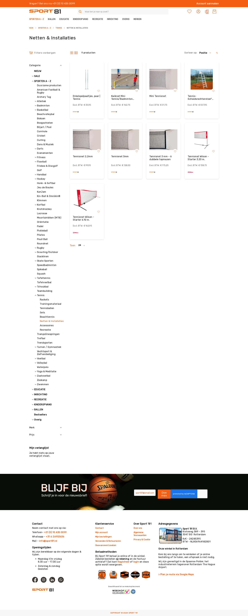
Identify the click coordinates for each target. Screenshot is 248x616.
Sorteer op (190, 52)
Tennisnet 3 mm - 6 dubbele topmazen (160, 158)
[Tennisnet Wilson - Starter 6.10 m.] (87, 200)
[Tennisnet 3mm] (125, 140)
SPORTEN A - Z (44, 28)
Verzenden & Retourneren (108, 541)
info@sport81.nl (48, 541)
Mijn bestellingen (103, 537)
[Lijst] (76, 53)
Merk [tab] (32, 427)
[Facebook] (35, 580)
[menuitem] (37, 19)
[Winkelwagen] (214, 11)
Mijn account (101, 532)
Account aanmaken (207, 3)
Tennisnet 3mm (120, 156)
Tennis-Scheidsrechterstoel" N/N (200, 97)
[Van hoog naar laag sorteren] (217, 53)
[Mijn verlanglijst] (189, 11)
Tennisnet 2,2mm (83, 156)
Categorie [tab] (34, 65)
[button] (198, 11)
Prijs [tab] (31, 434)
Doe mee (164, 494)
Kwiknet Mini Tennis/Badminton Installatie (122, 97)
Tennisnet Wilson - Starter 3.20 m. (198, 158)
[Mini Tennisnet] (163, 79)
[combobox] (123, 11)
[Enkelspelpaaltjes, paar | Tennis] (87, 79)
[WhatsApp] (61, 580)
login (136, 561)
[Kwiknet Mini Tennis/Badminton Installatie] (125, 79)
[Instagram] (43, 580)
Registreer (123, 561)
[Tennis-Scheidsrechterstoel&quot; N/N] (202, 79)
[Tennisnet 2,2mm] (87, 140)
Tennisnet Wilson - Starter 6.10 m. (83, 218)
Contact (99, 528)
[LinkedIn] (52, 580)
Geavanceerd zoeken (105, 545)
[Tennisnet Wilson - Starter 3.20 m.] (202, 140)
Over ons (138, 528)
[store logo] (45, 11)
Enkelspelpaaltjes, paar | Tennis (86, 97)
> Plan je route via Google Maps (176, 574)
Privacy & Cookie (142, 539)
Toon (72, 245)
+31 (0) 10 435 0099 (55, 532)
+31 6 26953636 (55, 536)
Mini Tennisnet (157, 96)
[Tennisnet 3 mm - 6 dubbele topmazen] (163, 140)
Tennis (59, 28)
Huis (31, 28)
